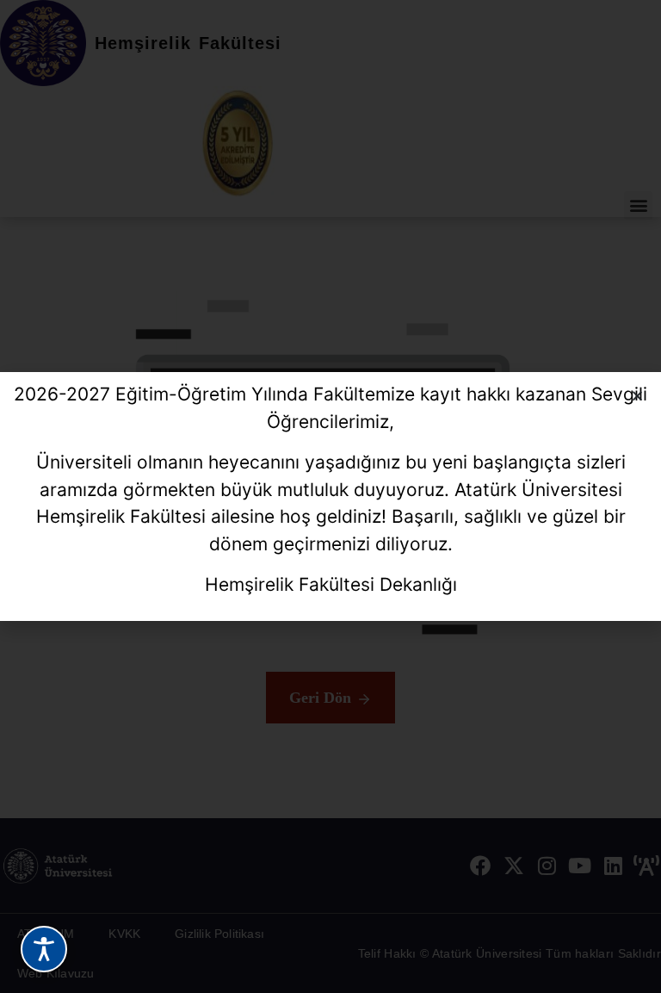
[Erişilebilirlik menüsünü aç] (44, 949)
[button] (637, 395)
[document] (330, 496)
